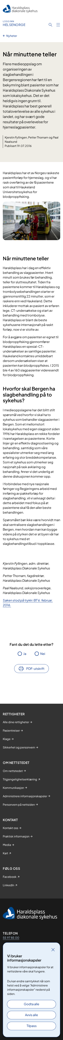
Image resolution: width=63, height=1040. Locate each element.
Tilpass (32, 1026)
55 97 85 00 (11, 937)
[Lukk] (53, 949)
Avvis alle (31, 1015)
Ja (24, 654)
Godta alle (31, 1004)
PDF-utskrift (35, 668)
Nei (42, 654)
